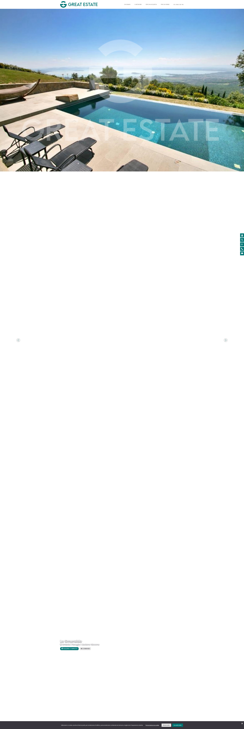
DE (180, 4)
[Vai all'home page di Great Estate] (82, 4)
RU (183, 4)
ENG (177, 4)
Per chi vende (165, 4)
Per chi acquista (151, 4)
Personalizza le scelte (152, 725)
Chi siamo (127, 4)
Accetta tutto (178, 725)
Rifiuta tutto (166, 725)
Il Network (138, 4)
